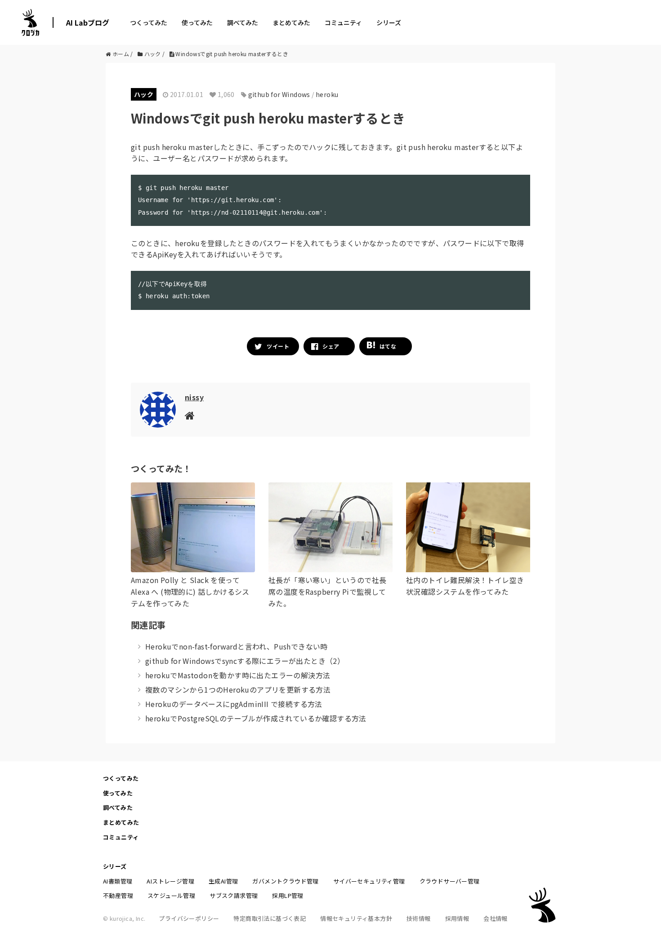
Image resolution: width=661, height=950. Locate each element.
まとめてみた (291, 22)
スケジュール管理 (171, 895)
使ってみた (197, 22)
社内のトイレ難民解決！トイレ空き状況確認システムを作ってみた (465, 585)
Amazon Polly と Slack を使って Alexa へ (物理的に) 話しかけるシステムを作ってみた (190, 591)
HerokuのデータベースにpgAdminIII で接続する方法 (233, 703)
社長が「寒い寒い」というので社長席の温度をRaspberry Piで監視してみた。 (327, 591)
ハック (143, 94)
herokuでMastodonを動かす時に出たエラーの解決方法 (237, 675)
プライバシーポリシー (189, 918)
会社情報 (495, 918)
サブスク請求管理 (234, 895)
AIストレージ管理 (170, 881)
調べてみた (242, 22)
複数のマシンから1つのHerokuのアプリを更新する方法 (237, 689)
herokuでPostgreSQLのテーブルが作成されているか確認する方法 (255, 718)
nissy (194, 397)
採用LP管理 (287, 895)
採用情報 (457, 918)
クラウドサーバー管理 (450, 881)
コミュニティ (343, 22)
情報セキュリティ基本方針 (356, 918)
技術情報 (418, 918)
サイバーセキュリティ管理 (369, 881)
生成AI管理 (223, 881)
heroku (327, 94)
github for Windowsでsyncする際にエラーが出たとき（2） (244, 660)
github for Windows (279, 94)
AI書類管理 (117, 881)
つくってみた (148, 22)
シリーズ (388, 22)
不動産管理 (118, 895)
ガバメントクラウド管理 (285, 881)
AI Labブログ (87, 22)
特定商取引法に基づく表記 (269, 918)
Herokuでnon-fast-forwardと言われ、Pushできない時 (236, 646)
